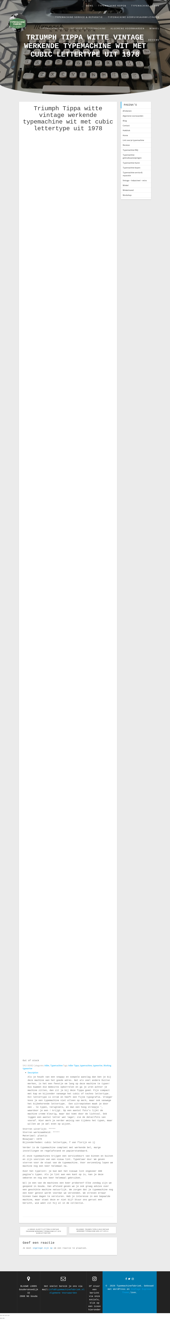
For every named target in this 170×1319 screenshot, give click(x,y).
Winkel (154, 28)
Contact (126, 125)
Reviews (153, 39)
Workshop (127, 195)
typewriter (98, 1065)
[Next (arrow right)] (3, 1318)
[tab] (70, 1072)
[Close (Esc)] (1, 1315)
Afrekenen (127, 111)
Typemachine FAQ (52, 28)
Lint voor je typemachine (87, 28)
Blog (125, 120)
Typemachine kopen (112, 5)
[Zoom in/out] (8, 1315)
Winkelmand (128, 190)
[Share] (3, 1315)
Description (33, 1072)
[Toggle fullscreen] (6, 1315)
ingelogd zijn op (43, 1248)
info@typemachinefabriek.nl (67, 1289)
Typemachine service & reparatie (79, 17)
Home (89, 5)
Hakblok (126, 130)
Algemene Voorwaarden (63, 1293)
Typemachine (56, 1065)
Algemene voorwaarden (127, 28)
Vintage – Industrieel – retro (135, 180)
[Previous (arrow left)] (1, 1318)
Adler (46, 1065)
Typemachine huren (145, 5)
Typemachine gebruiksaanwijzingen (133, 17)
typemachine (86, 1065)
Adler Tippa (73, 1065)
